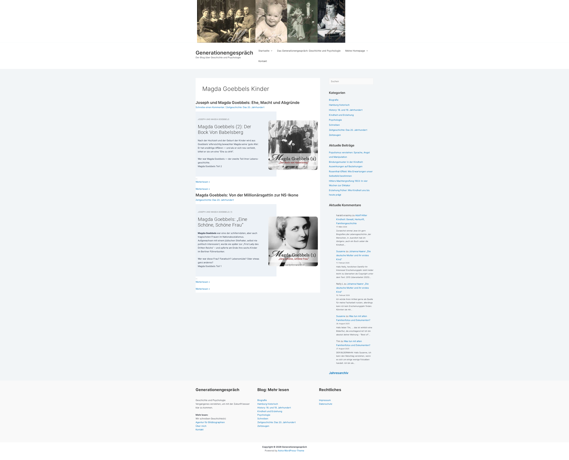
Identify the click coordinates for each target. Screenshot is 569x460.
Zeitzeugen (335, 135)
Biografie (333, 99)
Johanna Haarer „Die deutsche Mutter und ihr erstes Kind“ (353, 255)
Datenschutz (325, 403)
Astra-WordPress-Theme (291, 450)
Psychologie (335, 119)
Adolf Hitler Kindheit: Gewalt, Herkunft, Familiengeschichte (351, 219)
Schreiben (334, 124)
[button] (270, 51)
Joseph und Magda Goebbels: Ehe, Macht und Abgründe (247, 102)
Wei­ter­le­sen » (203, 181)
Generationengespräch (224, 53)
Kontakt (199, 429)
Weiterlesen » (203, 189)
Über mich (201, 426)
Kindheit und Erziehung (341, 115)
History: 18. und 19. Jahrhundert (345, 110)
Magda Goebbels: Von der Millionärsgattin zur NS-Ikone (247, 195)
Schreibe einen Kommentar (210, 107)
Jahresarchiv (338, 373)
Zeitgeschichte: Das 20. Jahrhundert (245, 107)
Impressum (325, 400)
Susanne (340, 251)
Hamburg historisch (339, 104)
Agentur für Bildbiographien (210, 422)
